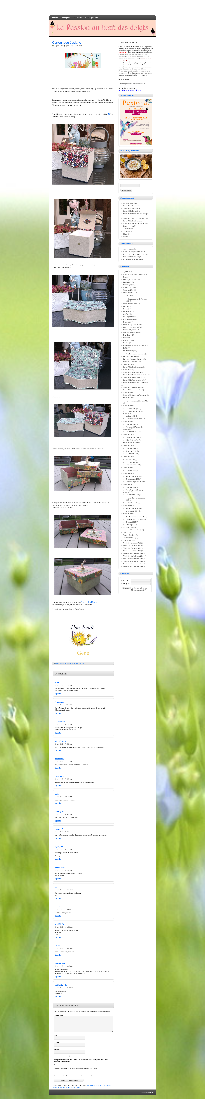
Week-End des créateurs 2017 (133, 564)
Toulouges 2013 (128, 231)
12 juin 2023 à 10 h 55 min (64, 890)
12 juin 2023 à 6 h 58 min (63, 724)
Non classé (126, 335)
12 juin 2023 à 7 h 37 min (63, 744)
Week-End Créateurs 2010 (132, 545)
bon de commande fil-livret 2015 (137, 401)
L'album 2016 (130, 416)
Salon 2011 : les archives (131, 208)
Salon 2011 (127, 369)
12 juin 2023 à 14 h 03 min (64, 927)
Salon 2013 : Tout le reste (132, 390)
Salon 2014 (127, 392)
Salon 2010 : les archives (131, 206)
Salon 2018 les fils (132, 440)
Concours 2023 (131, 487)
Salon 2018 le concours (131, 443)
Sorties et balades (129, 527)
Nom (56, 1035)
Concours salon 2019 (130, 304)
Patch (125, 338)
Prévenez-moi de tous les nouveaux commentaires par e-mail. (76, 1069)
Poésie (125, 348)
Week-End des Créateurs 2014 (133, 556)
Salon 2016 (127, 405)
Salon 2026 (129, 296)
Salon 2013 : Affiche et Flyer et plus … (136, 218)
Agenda (125, 272)
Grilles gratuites (91, 18)
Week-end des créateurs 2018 (133, 566)
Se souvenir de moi (140, 588)
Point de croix (128, 351)
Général (125, 314)
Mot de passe (125, 583)
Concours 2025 (131, 522)
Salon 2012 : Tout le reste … (133, 380)
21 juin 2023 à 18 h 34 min (64, 988)
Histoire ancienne (129, 319)
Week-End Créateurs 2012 (132, 551)
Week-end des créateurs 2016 (133, 561)
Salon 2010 (127, 364)
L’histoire (78, 18)
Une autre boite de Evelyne (132, 257)
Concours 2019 (131, 448)
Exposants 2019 (131, 451)
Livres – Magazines (129, 330)
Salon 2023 (127, 484)
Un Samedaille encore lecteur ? (133, 259)
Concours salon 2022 (133, 479)
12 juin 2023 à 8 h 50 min (63, 832)
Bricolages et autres (129, 279)
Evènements (127, 311)
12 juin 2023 (58, 46)
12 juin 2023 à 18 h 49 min (64, 966)
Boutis (125, 277)
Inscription (66, 18)
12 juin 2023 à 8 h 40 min (63, 814)
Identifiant (124, 580)
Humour (126, 322)
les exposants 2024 (132, 511)
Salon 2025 (127, 514)
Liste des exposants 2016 (134, 419)
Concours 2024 (128, 290)
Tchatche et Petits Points (131, 530)
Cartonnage (80, 663)
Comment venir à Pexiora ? (135, 519)
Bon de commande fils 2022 (135, 476)
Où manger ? (130, 525)
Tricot (125, 532)
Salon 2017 (127, 421)
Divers (125, 309)
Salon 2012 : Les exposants (132, 377)
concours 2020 (128, 287)
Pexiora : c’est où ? (129, 226)
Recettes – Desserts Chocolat (132, 359)
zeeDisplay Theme (147, 1092)
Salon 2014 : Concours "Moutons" (134, 395)
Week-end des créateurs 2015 (133, 559)
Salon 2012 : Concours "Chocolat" (134, 375)
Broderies (126, 282)
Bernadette (59, 759)
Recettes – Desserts (129, 356)
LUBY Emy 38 (61, 985)
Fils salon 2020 (131, 462)
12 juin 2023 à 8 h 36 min (63, 797)
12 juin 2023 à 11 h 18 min (64, 909)
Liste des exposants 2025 (131, 327)
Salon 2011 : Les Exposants (132, 372)
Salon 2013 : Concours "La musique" (135, 383)
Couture (126, 306)
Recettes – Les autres (130, 362)
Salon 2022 (127, 473)
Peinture (126, 343)
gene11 (68, 46)
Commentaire (59, 1015)
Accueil (55, 18)
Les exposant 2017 (132, 432)
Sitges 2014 (127, 234)
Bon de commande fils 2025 (135, 517)
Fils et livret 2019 (132, 454)
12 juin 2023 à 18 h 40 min (64, 948)
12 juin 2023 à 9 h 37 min (63, 870)
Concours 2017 (131, 424)
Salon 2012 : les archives (131, 211)
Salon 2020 (127, 456)
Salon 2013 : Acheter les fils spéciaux (135, 223)
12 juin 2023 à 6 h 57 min (63, 705)
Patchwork (126, 340)
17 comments (78, 46)
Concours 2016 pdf (132, 409)
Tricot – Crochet (128, 535)
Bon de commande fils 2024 (135, 508)
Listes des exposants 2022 (134, 482)
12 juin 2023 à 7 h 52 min (63, 779)
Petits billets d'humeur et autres (133, 345)
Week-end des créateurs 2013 (133, 553)
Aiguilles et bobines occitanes (66, 663)
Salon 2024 (127, 505)
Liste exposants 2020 (133, 465)
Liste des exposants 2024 (131, 324)
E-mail (57, 1042)
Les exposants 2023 (132, 495)
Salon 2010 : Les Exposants (132, 367)
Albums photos (128, 229)
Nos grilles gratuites (130, 203)
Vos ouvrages (127, 540)
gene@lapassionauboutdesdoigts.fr (130, 90)
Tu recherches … (129, 538)
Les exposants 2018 (132, 437)
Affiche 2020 (130, 459)
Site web (57, 1049)
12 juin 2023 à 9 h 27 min (63, 849)
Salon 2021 (127, 467)
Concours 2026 (128, 293)
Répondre (58, 694)
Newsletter (126, 236)
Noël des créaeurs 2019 (131, 332)
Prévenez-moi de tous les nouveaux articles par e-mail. (73, 1076)
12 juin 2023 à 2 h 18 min (63, 685)
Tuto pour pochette (129, 249)
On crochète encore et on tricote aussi (135, 254)
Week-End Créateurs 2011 (132, 548)
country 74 (59, 811)
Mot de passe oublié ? (138, 590)
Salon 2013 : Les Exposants (132, 221)
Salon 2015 (127, 398)
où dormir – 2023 (131, 502)
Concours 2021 (131, 471)
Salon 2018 (127, 434)
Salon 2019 (127, 445)
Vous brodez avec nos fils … (135, 354)
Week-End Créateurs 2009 (132, 543)
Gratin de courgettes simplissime (134, 251)
